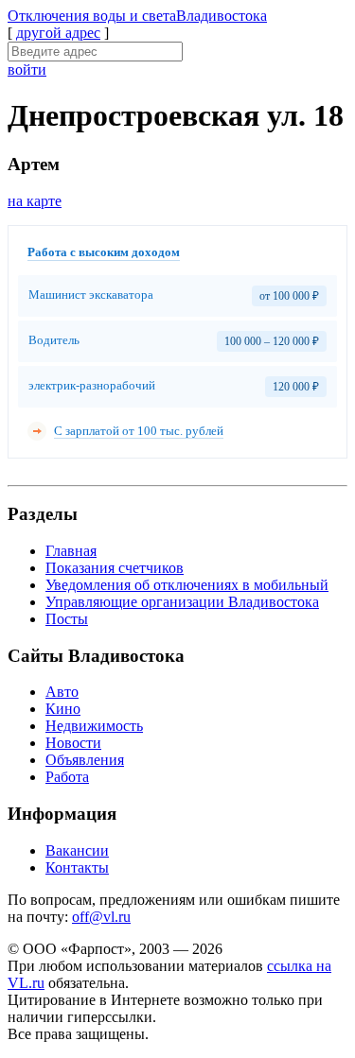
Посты (66, 619)
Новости (73, 743)
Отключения (137, 16)
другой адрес (58, 33)
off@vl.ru (101, 917)
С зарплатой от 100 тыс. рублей (138, 431)
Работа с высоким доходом (103, 252)
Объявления (84, 760)
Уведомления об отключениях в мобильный (186, 585)
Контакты (77, 867)
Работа (67, 777)
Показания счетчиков (114, 568)
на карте (35, 201)
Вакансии (77, 850)
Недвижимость (94, 726)
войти (27, 69)
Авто (62, 692)
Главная (71, 551)
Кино (62, 709)
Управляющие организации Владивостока (182, 602)
